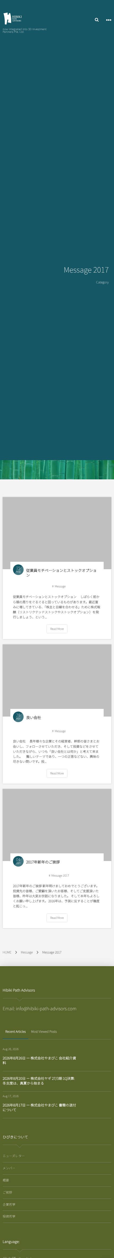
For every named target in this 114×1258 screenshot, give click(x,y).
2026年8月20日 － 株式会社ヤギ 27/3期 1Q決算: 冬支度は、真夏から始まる (39, 1081)
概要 (6, 1180)
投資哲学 (9, 1216)
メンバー (9, 1168)
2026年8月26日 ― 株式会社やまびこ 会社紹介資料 (39, 1060)
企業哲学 (9, 1204)
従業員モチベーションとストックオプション (61, 573)
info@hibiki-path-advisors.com (46, 1008)
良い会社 (33, 717)
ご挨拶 (7, 1192)
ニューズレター (14, 1156)
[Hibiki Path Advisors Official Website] (13, 18)
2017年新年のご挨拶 (43, 862)
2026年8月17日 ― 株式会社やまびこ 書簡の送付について (39, 1107)
